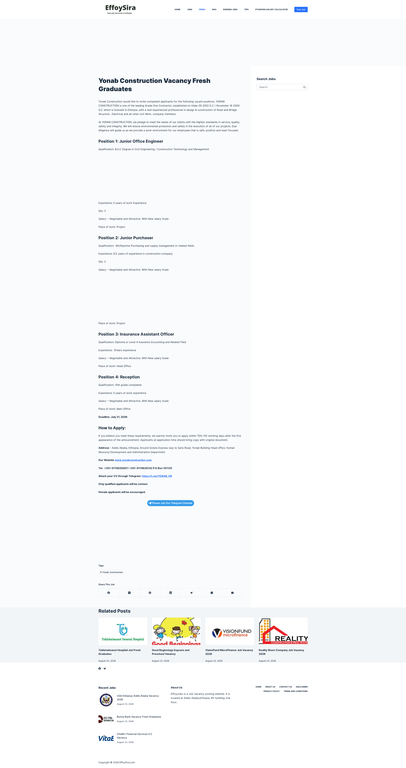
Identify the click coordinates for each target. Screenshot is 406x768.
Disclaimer (302, 687)
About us (270, 687)
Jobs (189, 9)
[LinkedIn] (170, 593)
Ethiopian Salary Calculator (271, 9)
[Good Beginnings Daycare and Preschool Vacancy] (176, 631)
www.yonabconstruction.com (133, 460)
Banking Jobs (230, 9)
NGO (214, 9)
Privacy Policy (272, 691)
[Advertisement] (95, 42)
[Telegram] (191, 593)
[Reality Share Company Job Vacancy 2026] (283, 631)
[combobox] (279, 87)
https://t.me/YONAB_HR (157, 476)
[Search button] (304, 87)
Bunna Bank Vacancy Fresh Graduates (139, 716)
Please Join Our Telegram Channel (172, 503)
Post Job (301, 9)
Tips (246, 9)
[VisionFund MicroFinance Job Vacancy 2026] (229, 631)
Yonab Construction (111, 572)
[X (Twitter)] (129, 593)
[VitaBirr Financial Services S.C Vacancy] (106, 738)
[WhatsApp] (212, 593)
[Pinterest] (150, 593)
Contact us (285, 687)
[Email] (232, 593)
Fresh (202, 9)
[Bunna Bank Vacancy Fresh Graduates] (106, 719)
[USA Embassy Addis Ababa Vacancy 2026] (106, 700)
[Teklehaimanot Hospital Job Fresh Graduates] (122, 631)
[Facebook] (109, 593)
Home (177, 9)
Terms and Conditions (296, 691)
